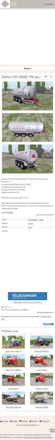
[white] (29, 231)
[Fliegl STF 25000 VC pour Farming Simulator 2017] (13, 398)
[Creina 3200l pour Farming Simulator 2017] (13, 379)
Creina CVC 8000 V (41, 351)
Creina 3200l (13, 388)
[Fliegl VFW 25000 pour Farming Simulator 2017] (42, 398)
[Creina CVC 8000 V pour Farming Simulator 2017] (42, 342)
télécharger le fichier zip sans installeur (27, 302)
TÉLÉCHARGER (24, 296)
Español (35, 421)
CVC (30, 227)
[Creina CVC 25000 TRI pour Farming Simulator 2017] (27, 96)
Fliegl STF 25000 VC (13, 407)
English (15, 421)
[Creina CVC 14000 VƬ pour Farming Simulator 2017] (13, 361)
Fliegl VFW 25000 (41, 407)
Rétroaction (48, 437)
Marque (27, 68)
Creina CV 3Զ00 (42, 388)
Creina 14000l (41, 370)
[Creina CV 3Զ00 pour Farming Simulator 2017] (42, 379)
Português (45, 421)
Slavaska (10, 212)
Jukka (41, 219)
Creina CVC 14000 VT (13, 351)
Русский (5, 421)
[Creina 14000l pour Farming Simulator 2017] (42, 361)
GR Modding (32, 219)
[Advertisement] (27, 37)
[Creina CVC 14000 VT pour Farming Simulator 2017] (13, 342)
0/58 (24, 310)
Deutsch (25, 421)
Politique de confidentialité (33, 437)
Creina (30, 223)
